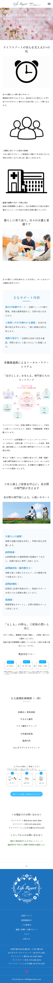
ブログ (26, 934)
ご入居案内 (26, 924)
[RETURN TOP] (26, 866)
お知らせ (26, 938)
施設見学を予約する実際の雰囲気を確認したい (26, 844)
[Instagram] (26, 971)
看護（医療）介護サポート (26, 929)
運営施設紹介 (26, 920)
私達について (26, 915)
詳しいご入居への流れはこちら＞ (26, 794)
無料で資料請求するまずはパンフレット (26, 841)
